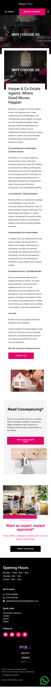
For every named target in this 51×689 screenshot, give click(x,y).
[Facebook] (5, 634)
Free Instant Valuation (12, 613)
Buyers (6, 619)
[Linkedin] (24, 634)
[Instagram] (18, 634)
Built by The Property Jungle (12, 680)
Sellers (6, 621)
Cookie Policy (29, 672)
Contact (6, 616)
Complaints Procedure (10, 675)
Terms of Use (6, 672)
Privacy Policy (18, 672)
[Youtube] (12, 634)
